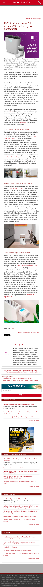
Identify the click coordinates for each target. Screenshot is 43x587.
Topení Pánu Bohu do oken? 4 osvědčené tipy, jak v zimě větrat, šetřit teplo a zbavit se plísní (20, 413)
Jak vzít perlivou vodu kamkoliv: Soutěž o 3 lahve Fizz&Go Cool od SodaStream (18, 477)
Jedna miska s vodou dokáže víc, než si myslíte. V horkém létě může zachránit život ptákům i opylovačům (21, 507)
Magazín (7, 532)
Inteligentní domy (18, 380)
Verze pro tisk (34, 332)
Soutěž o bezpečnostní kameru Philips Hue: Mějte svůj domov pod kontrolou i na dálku (19, 538)
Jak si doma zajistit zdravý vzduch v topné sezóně (18, 417)
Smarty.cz (18, 344)
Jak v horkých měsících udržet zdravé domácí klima (19, 405)
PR (13, 328)
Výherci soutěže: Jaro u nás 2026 (13, 468)
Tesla (11, 112)
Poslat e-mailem (23, 332)
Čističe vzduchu (6, 378)
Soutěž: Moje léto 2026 (10, 547)
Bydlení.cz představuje (31, 380)
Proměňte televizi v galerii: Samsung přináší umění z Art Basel (20, 482)
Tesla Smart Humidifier (14, 157)
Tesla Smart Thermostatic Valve (27, 266)
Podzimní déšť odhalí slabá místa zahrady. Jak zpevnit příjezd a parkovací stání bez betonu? (19, 543)
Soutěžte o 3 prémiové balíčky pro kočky (15, 499)
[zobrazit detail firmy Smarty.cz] (7, 353)
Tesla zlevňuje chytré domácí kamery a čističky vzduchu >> (24, 372)
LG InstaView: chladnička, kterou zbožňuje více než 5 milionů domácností (21, 460)
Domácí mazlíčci (7, 380)
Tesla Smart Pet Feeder (16, 188)
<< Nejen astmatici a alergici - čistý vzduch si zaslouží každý (19, 370)
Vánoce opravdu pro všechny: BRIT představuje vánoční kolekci (20, 520)
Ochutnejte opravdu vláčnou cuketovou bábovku (17, 550)
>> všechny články (34, 420)
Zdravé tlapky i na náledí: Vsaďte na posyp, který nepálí (20, 516)
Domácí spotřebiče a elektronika (22, 378)
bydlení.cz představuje (33, 18)
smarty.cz (23, 122)
